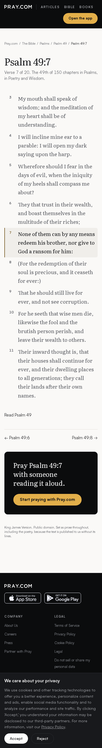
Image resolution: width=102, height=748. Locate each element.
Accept (16, 738)
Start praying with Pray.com (47, 499)
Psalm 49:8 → (85, 437)
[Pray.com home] (18, 7)
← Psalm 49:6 (17, 437)
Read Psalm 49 (18, 415)
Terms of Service (66, 625)
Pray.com (11, 43)
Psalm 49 (60, 43)
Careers (10, 634)
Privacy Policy (64, 634)
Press (8, 643)
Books (86, 7)
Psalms (44, 43)
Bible (69, 7)
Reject (42, 738)
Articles (50, 7)
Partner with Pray (18, 651)
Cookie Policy (64, 643)
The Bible (28, 43)
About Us (11, 625)
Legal (58, 651)
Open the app (80, 18)
